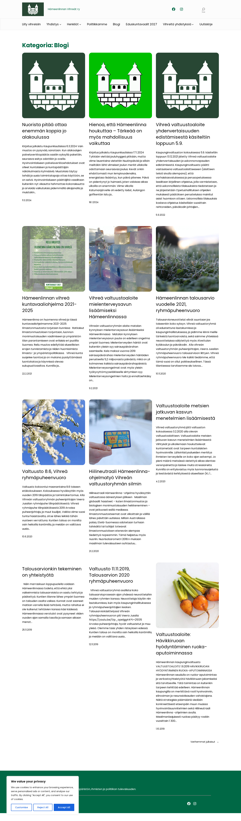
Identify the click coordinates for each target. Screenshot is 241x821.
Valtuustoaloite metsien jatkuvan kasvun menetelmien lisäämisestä (185, 412)
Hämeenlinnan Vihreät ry (64, 9)
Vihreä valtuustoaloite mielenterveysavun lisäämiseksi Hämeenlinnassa (113, 307)
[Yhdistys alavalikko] (60, 24)
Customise (21, 807)
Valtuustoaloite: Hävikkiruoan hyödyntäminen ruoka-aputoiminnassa (181, 643)
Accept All (64, 807)
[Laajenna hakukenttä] (203, 9)
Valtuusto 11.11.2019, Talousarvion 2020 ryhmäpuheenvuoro (111, 575)
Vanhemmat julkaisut (205, 741)
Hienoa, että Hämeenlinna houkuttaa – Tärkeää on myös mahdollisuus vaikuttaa (117, 134)
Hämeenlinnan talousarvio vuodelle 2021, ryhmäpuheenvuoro (185, 304)
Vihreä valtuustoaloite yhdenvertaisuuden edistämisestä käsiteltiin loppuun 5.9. (183, 134)
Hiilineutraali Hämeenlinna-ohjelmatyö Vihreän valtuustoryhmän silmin (119, 477)
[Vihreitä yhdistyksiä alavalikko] (193, 24)
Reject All (42, 807)
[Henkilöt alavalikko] (80, 24)
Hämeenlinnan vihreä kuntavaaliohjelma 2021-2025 (49, 304)
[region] (43, 795)
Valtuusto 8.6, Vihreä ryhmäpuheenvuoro (45, 474)
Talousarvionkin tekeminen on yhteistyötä (51, 572)
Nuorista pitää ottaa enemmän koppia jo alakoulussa (44, 131)
